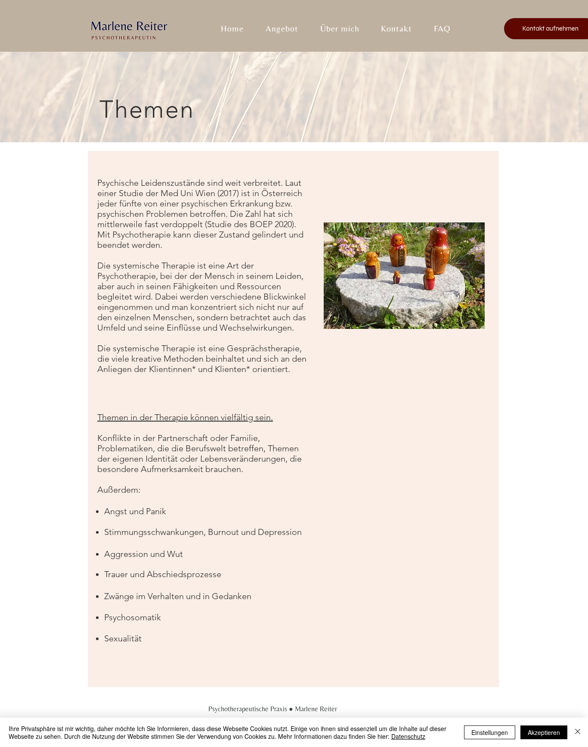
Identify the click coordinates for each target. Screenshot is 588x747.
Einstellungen (489, 732)
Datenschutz (408, 736)
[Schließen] (578, 732)
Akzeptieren (544, 732)
